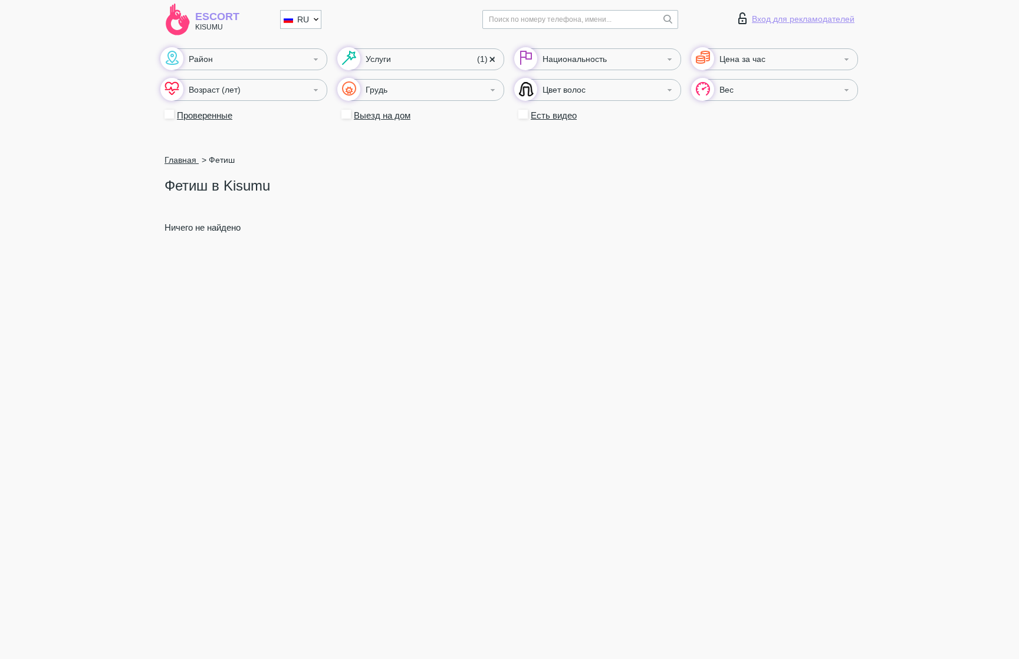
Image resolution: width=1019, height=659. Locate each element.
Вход (803, 19)
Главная (182, 160)
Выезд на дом (382, 115)
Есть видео (554, 115)
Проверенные (204, 115)
